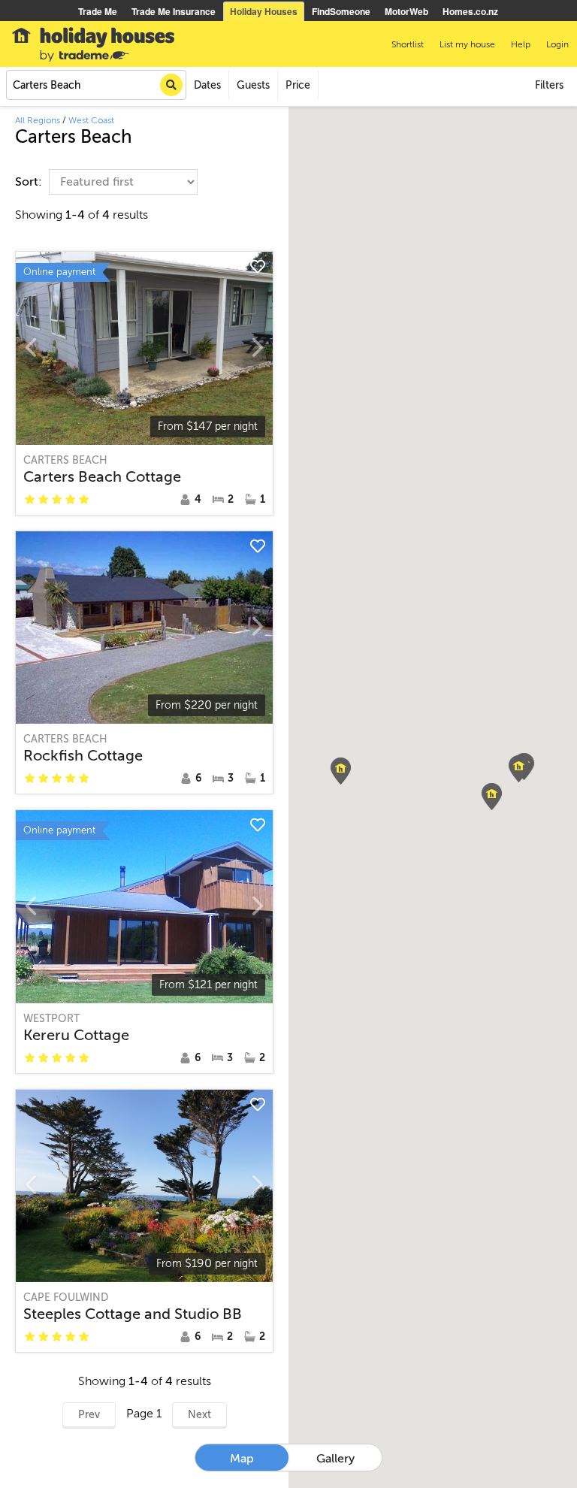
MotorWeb (406, 11)
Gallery (335, 1458)
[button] (519, 769)
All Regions (37, 120)
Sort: (30, 182)
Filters (549, 85)
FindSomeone (341, 11)
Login (557, 44)
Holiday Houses (264, 11)
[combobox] (96, 85)
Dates (207, 85)
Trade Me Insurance (173, 11)
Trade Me (97, 11)
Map (242, 1458)
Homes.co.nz (470, 11)
